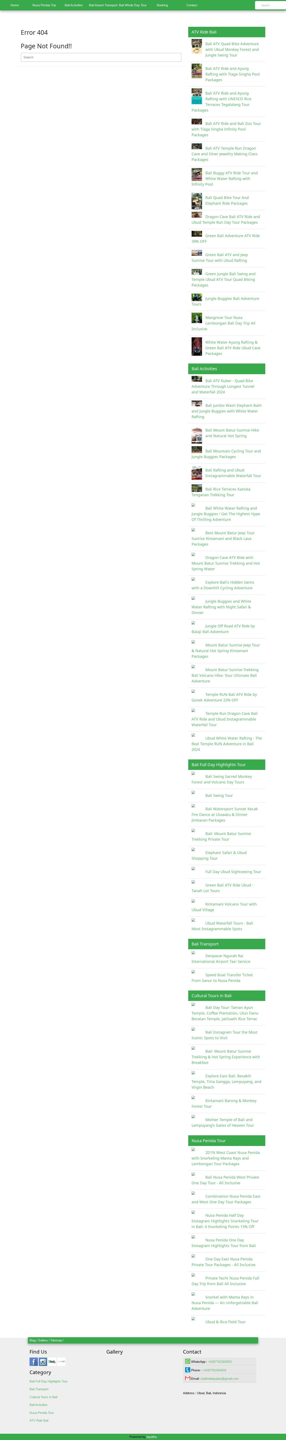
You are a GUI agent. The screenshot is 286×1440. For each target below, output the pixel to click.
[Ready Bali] (52, 1363)
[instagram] (43, 1363)
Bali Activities (74, 5)
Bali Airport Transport (103, 5)
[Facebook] (34, 1363)
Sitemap (56, 1340)
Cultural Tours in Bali (43, 1397)
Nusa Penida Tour (42, 1412)
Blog (33, 1340)
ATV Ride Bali (39, 1420)
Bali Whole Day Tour (133, 5)
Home (14, 5)
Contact (192, 5)
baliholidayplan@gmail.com (220, 1378)
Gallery (43, 1340)
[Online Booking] (61, 1363)
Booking (162, 5)
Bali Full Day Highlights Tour (49, 1381)
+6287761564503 (220, 1361)
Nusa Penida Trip (44, 5)
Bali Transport (39, 1389)
